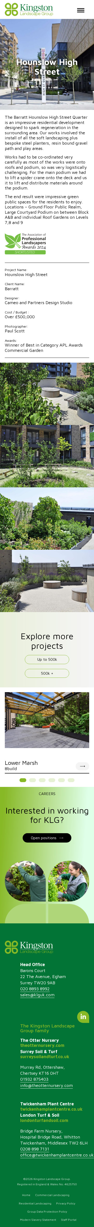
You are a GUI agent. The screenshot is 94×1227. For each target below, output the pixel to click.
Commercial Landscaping (52, 1195)
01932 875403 (34, 1079)
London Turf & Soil (44, 1118)
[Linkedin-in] (83, 1017)
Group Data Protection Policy (47, 1211)
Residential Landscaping (35, 1203)
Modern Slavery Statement (38, 1219)
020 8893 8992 (35, 988)
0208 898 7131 (34, 1148)
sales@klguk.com (37, 994)
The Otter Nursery (42, 1043)
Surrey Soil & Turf (44, 1054)
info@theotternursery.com (46, 1085)
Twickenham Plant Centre (51, 1106)
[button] (23, 780)
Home (26, 1195)
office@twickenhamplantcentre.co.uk (57, 1154)
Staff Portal (68, 1219)
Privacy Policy (65, 1203)
